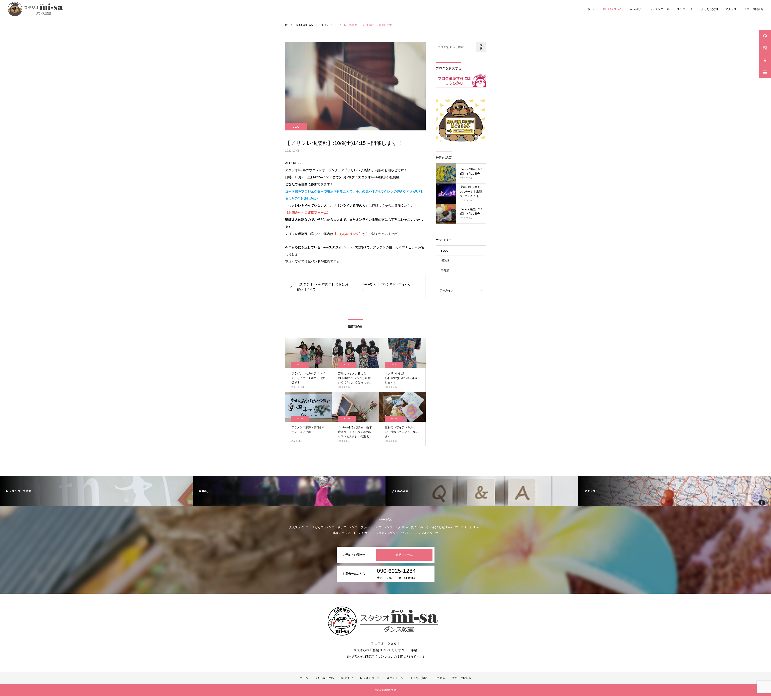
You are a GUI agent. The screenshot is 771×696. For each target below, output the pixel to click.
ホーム (591, 9)
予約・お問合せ (754, 9)
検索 (481, 46)
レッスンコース (659, 9)
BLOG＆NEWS (612, 9)
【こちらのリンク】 (347, 234)
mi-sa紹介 (635, 9)
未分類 (445, 270)
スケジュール (685, 9)
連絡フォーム (404, 554)
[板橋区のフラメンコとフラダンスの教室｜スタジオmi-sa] (36, 8)
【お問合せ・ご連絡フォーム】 (307, 212)
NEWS (445, 260)
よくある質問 (709, 9)
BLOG (296, 126)
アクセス (730, 9)
